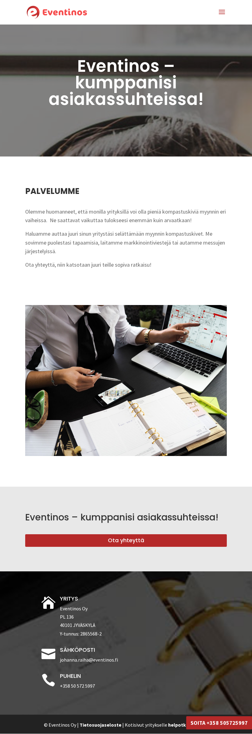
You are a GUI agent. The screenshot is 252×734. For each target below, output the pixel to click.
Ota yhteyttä (126, 540)
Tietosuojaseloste (100, 725)
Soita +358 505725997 (219, 722)
